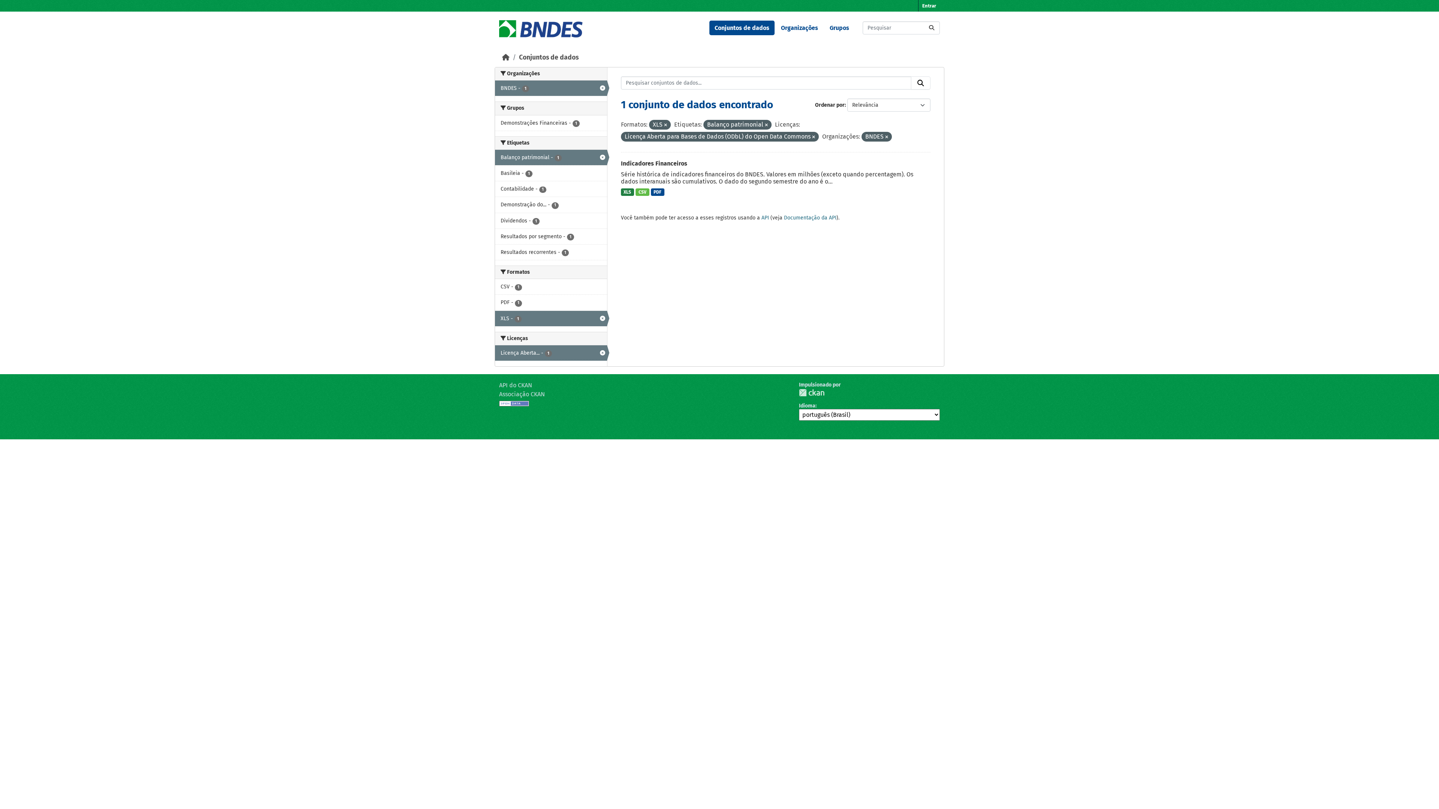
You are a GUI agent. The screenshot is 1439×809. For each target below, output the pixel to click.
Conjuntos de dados (742, 27)
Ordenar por (830, 105)
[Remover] (665, 125)
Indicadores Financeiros (654, 163)
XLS (627, 192)
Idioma (807, 406)
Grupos (839, 27)
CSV (642, 192)
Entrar (929, 6)
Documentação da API (810, 218)
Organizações (799, 27)
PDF (657, 192)
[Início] (506, 57)
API (765, 218)
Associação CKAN (522, 394)
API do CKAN (515, 385)
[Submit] (931, 27)
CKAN (811, 393)
